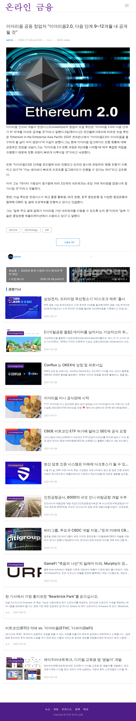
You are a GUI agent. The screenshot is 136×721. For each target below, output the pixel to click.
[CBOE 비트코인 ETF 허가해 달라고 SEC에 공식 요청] (23, 440)
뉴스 (49, 39)
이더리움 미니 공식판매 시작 (66, 398)
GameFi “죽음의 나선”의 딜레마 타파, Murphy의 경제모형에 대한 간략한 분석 (87, 563)
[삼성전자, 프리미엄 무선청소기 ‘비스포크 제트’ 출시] (23, 307)
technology (31, 229)
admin (9, 39)
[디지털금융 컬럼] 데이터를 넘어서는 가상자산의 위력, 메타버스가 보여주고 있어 (87, 332)
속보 (55, 709)
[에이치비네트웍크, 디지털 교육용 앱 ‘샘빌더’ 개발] (23, 668)
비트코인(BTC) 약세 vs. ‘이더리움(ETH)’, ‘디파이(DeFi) (49, 628)
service (13, 229)
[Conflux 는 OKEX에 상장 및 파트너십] (23, 374)
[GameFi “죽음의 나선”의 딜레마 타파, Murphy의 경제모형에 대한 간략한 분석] (23, 572)
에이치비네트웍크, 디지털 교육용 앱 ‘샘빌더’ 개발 (83, 659)
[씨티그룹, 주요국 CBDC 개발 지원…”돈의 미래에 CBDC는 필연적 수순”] (23, 539)
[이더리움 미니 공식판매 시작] (23, 407)
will (47, 229)
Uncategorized (15, 333)
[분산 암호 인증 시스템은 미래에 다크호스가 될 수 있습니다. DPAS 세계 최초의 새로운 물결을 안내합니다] (23, 473)
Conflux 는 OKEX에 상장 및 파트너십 (73, 365)
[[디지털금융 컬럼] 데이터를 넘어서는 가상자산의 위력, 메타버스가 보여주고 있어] (23, 341)
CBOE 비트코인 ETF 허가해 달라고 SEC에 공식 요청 (85, 431)
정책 (77, 709)
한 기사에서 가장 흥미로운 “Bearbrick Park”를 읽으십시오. (52, 596)
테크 (85, 709)
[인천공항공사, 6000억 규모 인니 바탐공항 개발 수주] (23, 506)
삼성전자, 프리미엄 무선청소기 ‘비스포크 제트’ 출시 (84, 299)
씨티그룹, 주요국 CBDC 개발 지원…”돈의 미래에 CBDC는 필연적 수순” (87, 530)
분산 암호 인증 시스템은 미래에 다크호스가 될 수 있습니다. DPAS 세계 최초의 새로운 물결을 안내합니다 (87, 464)
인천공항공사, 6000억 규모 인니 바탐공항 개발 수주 (85, 497)
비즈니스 (67, 709)
